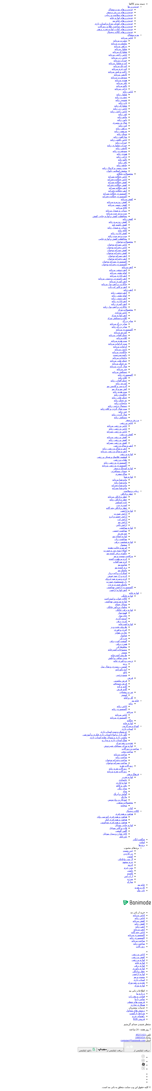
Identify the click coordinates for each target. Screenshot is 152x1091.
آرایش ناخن (121, 525)
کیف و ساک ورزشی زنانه (114, 448)
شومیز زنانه (121, 100)
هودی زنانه (122, 154)
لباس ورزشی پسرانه (117, 431)
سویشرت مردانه (119, 77)
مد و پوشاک (133, 35)
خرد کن (123, 638)
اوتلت (142, 842)
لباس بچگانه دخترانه (117, 179)
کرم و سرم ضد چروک (116, 579)
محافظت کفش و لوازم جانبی (112, 239)
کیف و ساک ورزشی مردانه (114, 451)
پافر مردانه (121, 83)
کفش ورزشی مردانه (117, 437)
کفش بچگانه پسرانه (117, 182)
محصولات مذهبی (124, 802)
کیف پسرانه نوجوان (117, 256)
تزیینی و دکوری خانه (123, 661)
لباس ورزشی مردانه (117, 426)
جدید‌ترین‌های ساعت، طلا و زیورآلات (115, 26)
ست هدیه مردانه (119, 341)
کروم (130, 865)
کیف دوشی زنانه (119, 292)
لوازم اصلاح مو (120, 536)
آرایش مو (122, 522)
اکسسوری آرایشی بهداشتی (120, 587)
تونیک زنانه (122, 134)
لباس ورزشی (126, 423)
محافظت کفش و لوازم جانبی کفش (109, 216)
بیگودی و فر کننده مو (117, 553)
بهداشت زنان (120, 539)
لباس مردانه (127, 38)
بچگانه (130, 720)
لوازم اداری (121, 783)
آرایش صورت (120, 513)
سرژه (130, 879)
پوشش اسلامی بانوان (116, 171)
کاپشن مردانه (120, 74)
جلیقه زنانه (122, 165)
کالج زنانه (122, 230)
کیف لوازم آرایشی (118, 590)
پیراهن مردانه (120, 46)
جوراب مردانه (120, 60)
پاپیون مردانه (121, 349)
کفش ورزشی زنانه (118, 440)
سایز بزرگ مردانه (118, 324)
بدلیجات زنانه (120, 403)
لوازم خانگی (127, 596)
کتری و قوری (120, 630)
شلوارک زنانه (120, 106)
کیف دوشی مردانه (118, 270)
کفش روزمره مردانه (117, 202)
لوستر (124, 695)
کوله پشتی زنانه (119, 295)
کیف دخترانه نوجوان (117, 258)
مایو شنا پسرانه (119, 488)
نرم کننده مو (121, 567)
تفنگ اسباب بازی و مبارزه (114, 740)
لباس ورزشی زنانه (118, 428)
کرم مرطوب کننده (118, 559)
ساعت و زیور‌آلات (130, 749)
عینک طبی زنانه (119, 397)
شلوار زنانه (121, 94)
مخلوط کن (122, 647)
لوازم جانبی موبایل (124, 825)
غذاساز (123, 635)
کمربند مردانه (120, 332)
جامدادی (123, 780)
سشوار (123, 545)
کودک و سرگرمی (130, 726)
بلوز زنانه (122, 114)
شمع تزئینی (121, 675)
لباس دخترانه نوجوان (117, 247)
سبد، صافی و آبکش (117, 658)
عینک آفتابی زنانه (119, 380)
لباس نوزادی (121, 312)
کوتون (130, 856)
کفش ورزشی (126, 434)
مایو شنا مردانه (119, 479)
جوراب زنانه (121, 142)
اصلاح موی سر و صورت (115, 550)
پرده (125, 664)
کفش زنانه (128, 219)
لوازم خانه (134, 593)
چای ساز (122, 615)
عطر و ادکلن (127, 494)
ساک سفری (121, 474)
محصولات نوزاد (125, 309)
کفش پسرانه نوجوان (117, 250)
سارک (130, 882)
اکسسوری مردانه (124, 329)
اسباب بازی (127, 729)
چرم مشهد (127, 862)
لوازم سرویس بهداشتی (116, 601)
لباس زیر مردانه (119, 57)
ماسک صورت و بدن (117, 584)
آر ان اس (128, 876)
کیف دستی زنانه (119, 298)
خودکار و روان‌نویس (117, 799)
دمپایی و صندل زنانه (117, 227)
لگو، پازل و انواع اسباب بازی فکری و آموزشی (105, 734)
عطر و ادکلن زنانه (118, 499)
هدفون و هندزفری (124, 814)
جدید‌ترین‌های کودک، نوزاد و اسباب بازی (114, 23)
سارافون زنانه (120, 137)
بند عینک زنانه (120, 400)
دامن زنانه (122, 120)
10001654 (140, 1037)
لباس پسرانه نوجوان (117, 244)
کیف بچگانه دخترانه (117, 190)
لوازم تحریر (127, 777)
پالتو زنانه (122, 159)
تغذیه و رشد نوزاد (124, 743)
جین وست (128, 850)
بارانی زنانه (121, 156)
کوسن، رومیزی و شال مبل (114, 666)
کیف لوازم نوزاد (119, 315)
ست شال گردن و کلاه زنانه (113, 409)
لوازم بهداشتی (126, 528)
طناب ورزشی (120, 460)
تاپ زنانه (122, 103)
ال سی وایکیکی (125, 859)
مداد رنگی (122, 788)
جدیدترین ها (133, 6)
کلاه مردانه (121, 338)
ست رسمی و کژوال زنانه (114, 168)
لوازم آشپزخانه (125, 624)
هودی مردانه (121, 80)
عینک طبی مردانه (118, 360)
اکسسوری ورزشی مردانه (114, 465)
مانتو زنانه (122, 117)
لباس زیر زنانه (120, 108)
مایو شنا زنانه (120, 482)
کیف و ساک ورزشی (123, 445)
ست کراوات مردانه (117, 343)
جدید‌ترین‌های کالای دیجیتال (120, 32)
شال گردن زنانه (119, 414)
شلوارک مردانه (120, 52)
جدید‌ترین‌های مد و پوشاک (120, 9)
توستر (124, 652)
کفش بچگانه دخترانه (117, 185)
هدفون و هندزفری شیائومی (113, 822)
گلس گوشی (121, 831)
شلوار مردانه (121, 49)
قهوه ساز (122, 613)
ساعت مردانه (120, 754)
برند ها (142, 845)
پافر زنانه (122, 162)
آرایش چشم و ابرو (118, 516)
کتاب (130, 808)
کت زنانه (122, 125)
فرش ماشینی (120, 681)
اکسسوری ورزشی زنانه (115, 462)
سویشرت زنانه (120, 151)
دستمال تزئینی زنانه (117, 406)
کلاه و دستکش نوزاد (117, 318)
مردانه (130, 712)
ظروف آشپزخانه (119, 655)
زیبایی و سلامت (131, 491)
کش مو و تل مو (119, 389)
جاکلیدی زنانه (120, 394)
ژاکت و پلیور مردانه (117, 72)
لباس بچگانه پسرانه (117, 176)
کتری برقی (121, 621)
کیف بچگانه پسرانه (118, 188)
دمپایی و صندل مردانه (116, 210)
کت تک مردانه (120, 66)
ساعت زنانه (121, 757)
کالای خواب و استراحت (115, 598)
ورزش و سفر (132, 420)
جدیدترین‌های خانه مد (123, 21)
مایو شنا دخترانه (119, 485)
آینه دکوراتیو (121, 669)
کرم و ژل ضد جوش (117, 576)
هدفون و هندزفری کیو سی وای (112, 816)
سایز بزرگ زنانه (119, 326)
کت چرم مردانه (119, 69)
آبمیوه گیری (121, 618)
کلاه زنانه (122, 377)
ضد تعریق (122, 533)
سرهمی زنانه (120, 131)
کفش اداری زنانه (119, 233)
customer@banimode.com (133, 1040)
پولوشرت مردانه (119, 43)
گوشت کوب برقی (118, 641)
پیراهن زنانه (121, 128)
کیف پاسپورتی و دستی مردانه (112, 278)
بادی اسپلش (121, 502)
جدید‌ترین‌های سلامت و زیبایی (118, 15)
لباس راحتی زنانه (118, 111)
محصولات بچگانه (125, 173)
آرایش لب (122, 519)
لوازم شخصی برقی (123, 542)
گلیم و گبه (122, 686)
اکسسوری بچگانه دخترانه (114, 196)
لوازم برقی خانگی (124, 610)
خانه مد (135, 700)
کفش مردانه (127, 199)
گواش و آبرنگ (120, 794)
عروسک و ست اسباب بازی (113, 732)
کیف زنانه (128, 290)
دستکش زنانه (120, 417)
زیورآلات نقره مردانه (117, 771)
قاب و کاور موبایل (118, 828)
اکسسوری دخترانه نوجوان (114, 264)
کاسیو (130, 873)
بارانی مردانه (121, 89)
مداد (125, 791)
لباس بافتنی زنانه (118, 139)
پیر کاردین (128, 853)
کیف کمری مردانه (118, 281)
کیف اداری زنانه (119, 301)
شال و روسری (120, 123)
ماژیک (124, 797)
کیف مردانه (127, 267)
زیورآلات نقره (126, 766)
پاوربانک (123, 836)
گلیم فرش (122, 689)
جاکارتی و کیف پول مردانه (114, 284)
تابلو (125, 672)
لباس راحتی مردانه (118, 55)
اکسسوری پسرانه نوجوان (114, 261)
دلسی (130, 870)
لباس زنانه (128, 91)
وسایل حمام (121, 604)
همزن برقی (121, 644)
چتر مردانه (122, 369)
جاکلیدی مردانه (119, 352)
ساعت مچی (127, 751)
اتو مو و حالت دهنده (117, 547)
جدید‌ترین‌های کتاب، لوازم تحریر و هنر (115, 29)
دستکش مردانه (119, 372)
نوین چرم (128, 867)
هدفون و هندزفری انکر (116, 819)
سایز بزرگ (128, 321)
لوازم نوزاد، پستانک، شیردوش (118, 746)
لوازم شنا (128, 477)
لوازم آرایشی (126, 511)
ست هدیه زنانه (120, 392)
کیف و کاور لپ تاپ (117, 287)
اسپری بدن (121, 505)
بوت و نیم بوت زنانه (117, 236)
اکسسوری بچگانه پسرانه (115, 193)
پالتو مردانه (121, 86)
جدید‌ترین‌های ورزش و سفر (119, 12)
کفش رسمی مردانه (117, 205)
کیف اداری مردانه (118, 275)
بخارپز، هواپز (121, 632)
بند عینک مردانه (119, 363)
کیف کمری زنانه (119, 304)
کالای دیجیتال (132, 811)
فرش (130, 678)
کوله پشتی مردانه (118, 273)
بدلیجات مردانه (120, 358)
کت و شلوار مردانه (118, 63)
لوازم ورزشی (126, 454)
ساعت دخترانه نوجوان (116, 760)
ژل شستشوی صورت (116, 581)
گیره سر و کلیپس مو (117, 386)
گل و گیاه (128, 698)
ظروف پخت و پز (119, 627)
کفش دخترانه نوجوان (117, 253)
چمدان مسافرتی (119, 471)
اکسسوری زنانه (125, 375)
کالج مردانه (121, 207)
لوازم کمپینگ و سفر (123, 468)
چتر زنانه (122, 411)
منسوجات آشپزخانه (117, 649)
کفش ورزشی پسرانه (117, 443)
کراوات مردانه (120, 346)
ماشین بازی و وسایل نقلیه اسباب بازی (108, 737)
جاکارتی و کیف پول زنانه (115, 307)
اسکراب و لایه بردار (117, 573)
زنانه (131, 703)
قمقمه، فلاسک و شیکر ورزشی (112, 457)
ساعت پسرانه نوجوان (116, 763)
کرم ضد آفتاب (120, 562)
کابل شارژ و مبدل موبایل (115, 833)
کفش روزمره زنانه (118, 222)
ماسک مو (122, 570)
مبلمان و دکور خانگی (117, 607)
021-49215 (141, 1034)
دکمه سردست (120, 355)
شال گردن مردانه (118, 366)
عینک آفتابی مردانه (118, 335)
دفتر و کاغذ (121, 785)
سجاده (124, 805)
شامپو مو (122, 564)
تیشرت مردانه (120, 40)
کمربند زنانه (121, 383)
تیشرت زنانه (121, 97)
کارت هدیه (140, 887)
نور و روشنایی (126, 692)
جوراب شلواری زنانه (117, 145)
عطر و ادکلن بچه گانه (116, 508)
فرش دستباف (120, 683)
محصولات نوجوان (124, 241)
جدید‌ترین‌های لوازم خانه (121, 18)
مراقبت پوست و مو (123, 556)
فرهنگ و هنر (133, 774)
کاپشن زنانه (121, 148)
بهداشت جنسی (120, 530)
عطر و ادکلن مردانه (117, 496)
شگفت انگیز (139, 839)
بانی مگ (141, 890)
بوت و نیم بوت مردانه (116, 213)
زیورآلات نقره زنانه (118, 768)
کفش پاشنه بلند (119, 224)
